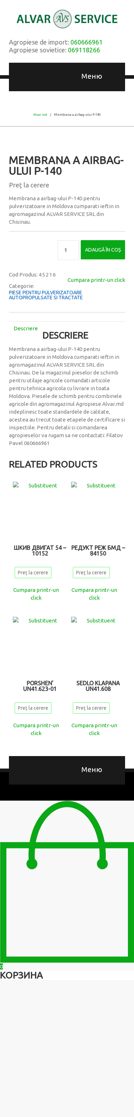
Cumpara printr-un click (96, 280)
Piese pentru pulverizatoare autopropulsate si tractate (46, 295)
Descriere (26, 328)
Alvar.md (40, 115)
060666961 (86, 42)
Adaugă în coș (103, 250)
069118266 (84, 49)
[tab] (26, 328)
